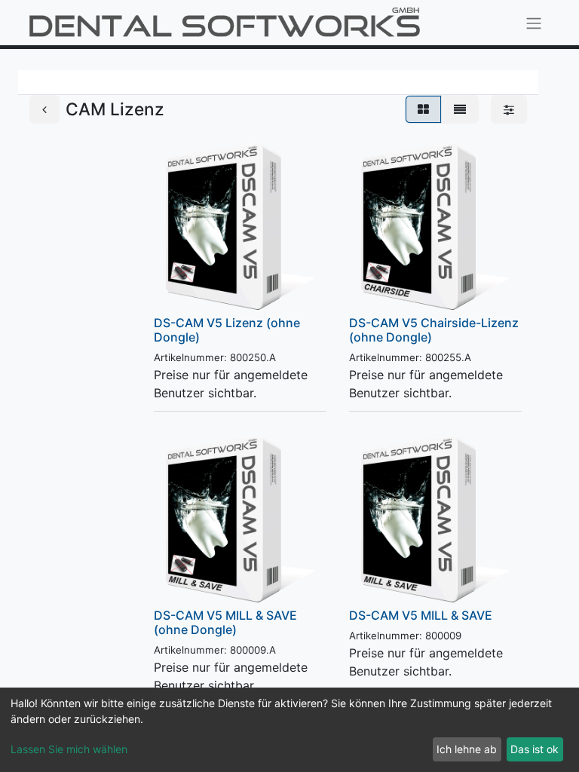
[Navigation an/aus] (534, 22)
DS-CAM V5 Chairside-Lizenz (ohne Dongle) (434, 330)
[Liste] (460, 109)
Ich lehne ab (467, 749)
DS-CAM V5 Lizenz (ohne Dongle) (227, 330)
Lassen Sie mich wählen (69, 749)
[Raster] (423, 109)
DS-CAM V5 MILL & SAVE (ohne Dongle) (225, 622)
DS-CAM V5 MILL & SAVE (420, 615)
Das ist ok (534, 749)
